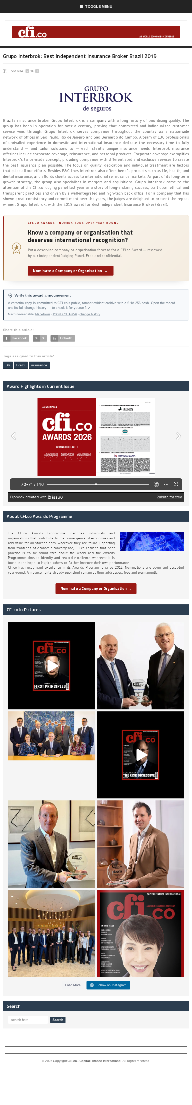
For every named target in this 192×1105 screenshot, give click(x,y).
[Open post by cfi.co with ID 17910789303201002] (51, 665)
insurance (39, 365)
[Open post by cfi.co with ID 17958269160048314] (140, 754)
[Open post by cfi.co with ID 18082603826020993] (140, 843)
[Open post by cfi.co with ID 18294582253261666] (51, 933)
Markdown (42, 314)
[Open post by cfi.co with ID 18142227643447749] (51, 843)
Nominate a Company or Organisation (70, 271)
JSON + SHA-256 (64, 314)
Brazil (20, 365)
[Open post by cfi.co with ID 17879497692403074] (140, 665)
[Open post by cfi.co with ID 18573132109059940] (51, 754)
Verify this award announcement (42, 295)
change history (90, 314)
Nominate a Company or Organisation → (96, 588)
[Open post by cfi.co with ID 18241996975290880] (140, 933)
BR (8, 365)
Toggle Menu (98, 7)
